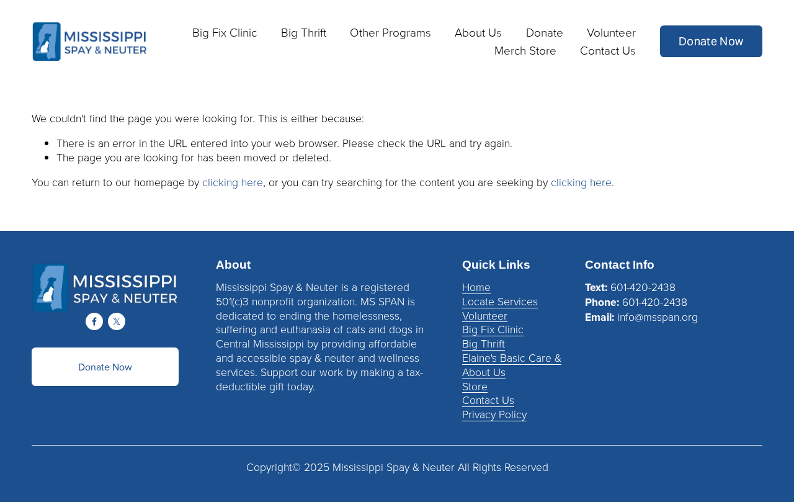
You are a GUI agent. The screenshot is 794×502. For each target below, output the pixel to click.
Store (475, 386)
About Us (484, 372)
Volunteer (484, 315)
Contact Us (608, 50)
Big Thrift (483, 343)
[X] (116, 321)
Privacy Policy (494, 414)
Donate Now (711, 41)
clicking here (232, 181)
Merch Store (525, 50)
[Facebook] (94, 321)
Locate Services (500, 301)
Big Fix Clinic (493, 329)
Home (476, 287)
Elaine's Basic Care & (511, 358)
